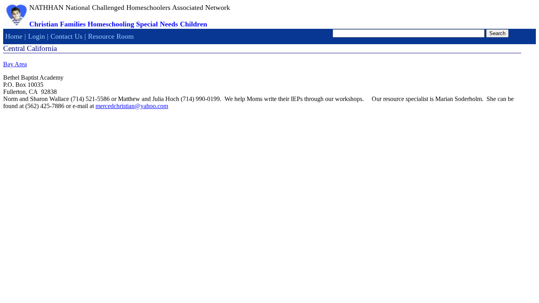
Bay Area (15, 64)
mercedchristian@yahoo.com (131, 106)
